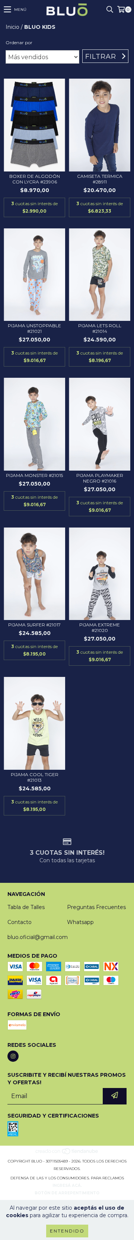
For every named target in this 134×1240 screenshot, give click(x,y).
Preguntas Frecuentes (96, 907)
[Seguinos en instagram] (13, 1056)
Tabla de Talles (26, 907)
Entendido (67, 1231)
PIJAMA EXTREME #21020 (99, 627)
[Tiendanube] (67, 1153)
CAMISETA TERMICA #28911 (99, 179)
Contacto (19, 922)
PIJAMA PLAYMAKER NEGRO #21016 (99, 478)
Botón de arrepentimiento (67, 1193)
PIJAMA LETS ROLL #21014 (99, 328)
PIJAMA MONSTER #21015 (34, 475)
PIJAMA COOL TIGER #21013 (34, 777)
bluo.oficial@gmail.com (37, 937)
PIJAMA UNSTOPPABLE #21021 (34, 328)
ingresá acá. (67, 1185)
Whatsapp (80, 922)
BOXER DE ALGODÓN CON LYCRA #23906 (34, 179)
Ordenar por (19, 42)
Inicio (12, 27)
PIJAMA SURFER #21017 (34, 624)
